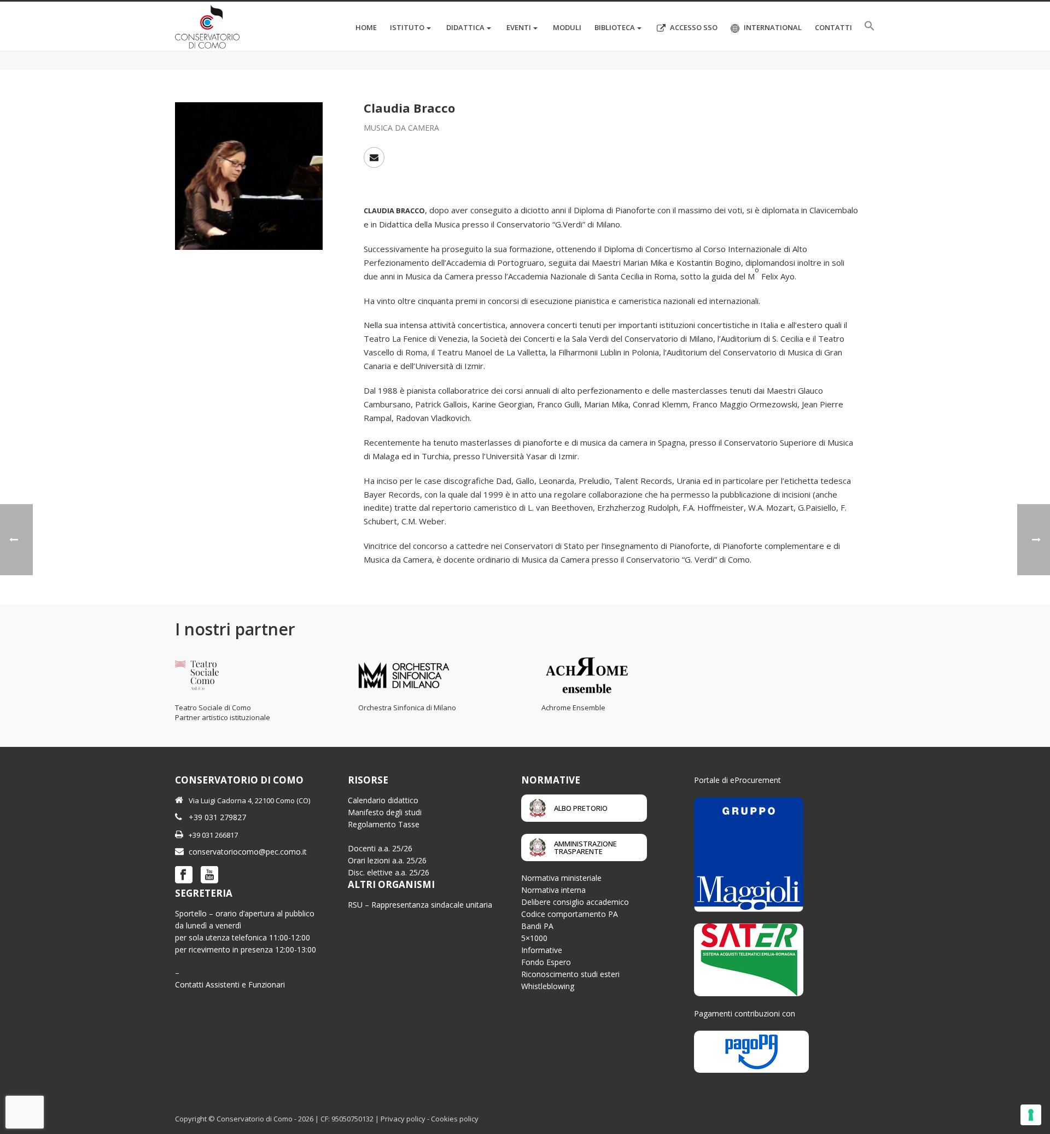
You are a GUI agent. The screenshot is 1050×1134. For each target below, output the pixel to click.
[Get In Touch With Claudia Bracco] (374, 157)
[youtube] (209, 875)
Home (366, 27)
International (773, 27)
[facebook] (183, 875)
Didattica (465, 27)
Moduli (567, 27)
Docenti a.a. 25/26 (380, 848)
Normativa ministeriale (561, 878)
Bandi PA (537, 926)
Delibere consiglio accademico (575, 902)
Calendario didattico (383, 800)
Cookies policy (455, 1119)
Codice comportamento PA (569, 914)
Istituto (407, 27)
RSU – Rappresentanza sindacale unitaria (420, 904)
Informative (541, 950)
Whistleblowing (547, 986)
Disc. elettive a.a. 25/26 (388, 872)
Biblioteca (614, 27)
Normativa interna (553, 890)
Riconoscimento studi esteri (570, 974)
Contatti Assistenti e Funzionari (230, 984)
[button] (869, 26)
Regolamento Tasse (383, 824)
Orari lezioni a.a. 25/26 (387, 860)
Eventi (518, 27)
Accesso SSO (694, 27)
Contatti (833, 27)
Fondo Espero (546, 962)
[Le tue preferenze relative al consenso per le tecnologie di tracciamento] (1030, 1114)
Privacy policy (403, 1119)
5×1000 (534, 938)
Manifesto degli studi (385, 812)
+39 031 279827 (217, 817)
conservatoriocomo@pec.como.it (248, 851)
